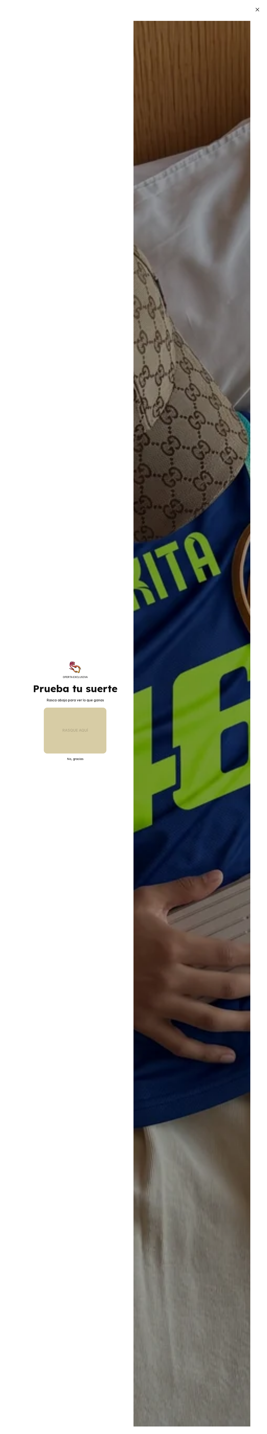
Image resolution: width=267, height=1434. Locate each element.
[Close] (257, 9)
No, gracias (75, 759)
